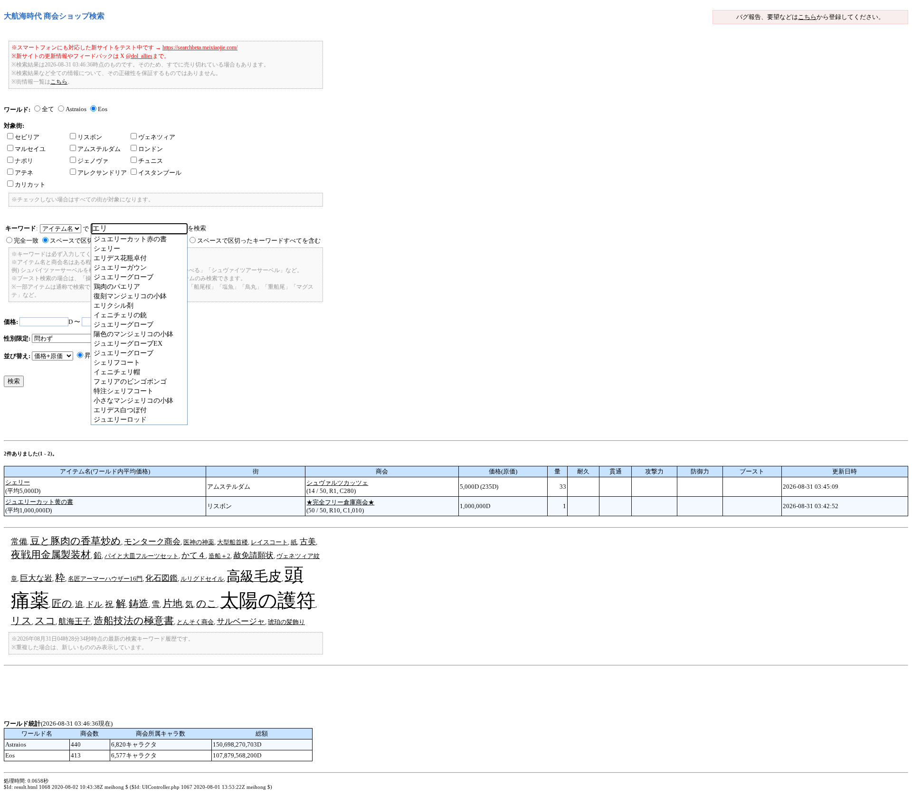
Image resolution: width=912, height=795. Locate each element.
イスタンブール (159, 172)
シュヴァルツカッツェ (337, 482)
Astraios (76, 109)
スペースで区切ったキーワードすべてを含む (259, 240)
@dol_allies (139, 56)
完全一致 (26, 240)
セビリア (27, 137)
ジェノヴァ (92, 160)
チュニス (150, 160)
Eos (102, 109)
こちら (807, 16)
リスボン (89, 137)
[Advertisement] (177, 698)
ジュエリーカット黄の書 (39, 501)
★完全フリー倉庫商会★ (340, 502)
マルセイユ (30, 148)
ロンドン (150, 148)
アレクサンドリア (102, 172)
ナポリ (24, 160)
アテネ (24, 172)
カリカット (30, 184)
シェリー (17, 482)
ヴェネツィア (156, 137)
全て (48, 109)
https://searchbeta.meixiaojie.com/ (200, 47)
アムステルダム (99, 148)
